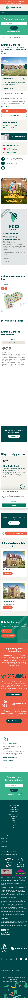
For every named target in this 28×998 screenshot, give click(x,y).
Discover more (14, 436)
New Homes (8, 37)
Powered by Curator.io (7, 767)
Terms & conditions (5, 849)
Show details (14, 501)
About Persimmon (14, 811)
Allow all (14, 505)
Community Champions (14, 694)
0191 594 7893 (15, 115)
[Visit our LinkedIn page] (11, 959)
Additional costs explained (14, 814)
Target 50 (14, 825)
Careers (14, 820)
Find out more (7, 631)
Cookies (3, 843)
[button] (3, 66)
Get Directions (13, 343)
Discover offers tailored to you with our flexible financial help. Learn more (14, 2)
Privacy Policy (4, 838)
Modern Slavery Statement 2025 (14, 827)
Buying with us (14, 807)
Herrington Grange (8, 89)
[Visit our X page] (6, 959)
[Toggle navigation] (3, 13)
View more (8, 573)
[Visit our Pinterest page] (26, 959)
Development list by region (14, 31)
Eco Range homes (12, 238)
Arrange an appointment (15, 111)
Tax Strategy (4, 846)
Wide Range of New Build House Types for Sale (14, 981)
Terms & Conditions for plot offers (9, 854)
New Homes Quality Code (7, 836)
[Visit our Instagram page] (16, 959)
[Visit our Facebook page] (1, 959)
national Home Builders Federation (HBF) (10, 922)
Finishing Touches (14, 809)
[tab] (3, 348)
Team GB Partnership (14, 721)
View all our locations (14, 794)
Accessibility (4, 841)
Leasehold (14, 823)
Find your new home (14, 805)
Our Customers (14, 816)
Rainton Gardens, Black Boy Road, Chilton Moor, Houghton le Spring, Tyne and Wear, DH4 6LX (13, 49)
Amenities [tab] (14, 339)
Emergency (14, 829)
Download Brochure (8, 636)
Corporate (14, 818)
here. (11, 254)
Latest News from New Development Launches (14, 977)
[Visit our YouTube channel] (21, 959)
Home (2, 37)
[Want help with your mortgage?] (14, 191)
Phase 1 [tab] (6, 284)
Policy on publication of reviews (8, 851)
